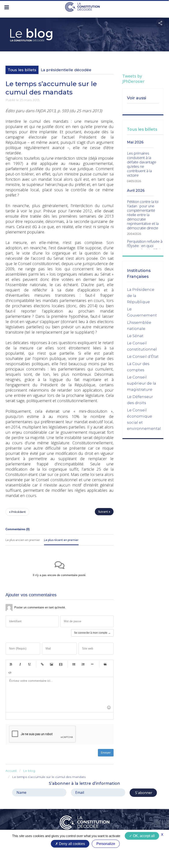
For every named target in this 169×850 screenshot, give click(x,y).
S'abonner (143, 792)
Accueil (11, 771)
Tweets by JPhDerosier (133, 78)
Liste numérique (83, 664)
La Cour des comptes (138, 367)
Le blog (29, 771)
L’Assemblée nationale (139, 325)
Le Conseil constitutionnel (142, 346)
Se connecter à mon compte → (92, 632)
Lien (42, 664)
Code (9, 672)
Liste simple (73, 664)
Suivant (103, 511)
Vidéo (60, 664)
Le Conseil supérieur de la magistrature (141, 383)
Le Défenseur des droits (140, 399)
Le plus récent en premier (61, 540)
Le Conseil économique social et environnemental (144, 419)
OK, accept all (143, 836)
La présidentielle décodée (66, 70)
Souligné (29, 664)
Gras (10, 664)
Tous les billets (22, 70)
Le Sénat (135, 336)
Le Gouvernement (142, 312)
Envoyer (106, 752)
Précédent (18, 512)
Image (51, 664)
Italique (20, 664)
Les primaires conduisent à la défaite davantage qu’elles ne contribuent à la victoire (141, 164)
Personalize (105, 844)
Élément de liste (92, 664)
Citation (105, 664)
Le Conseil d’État (143, 356)
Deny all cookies (71, 844)
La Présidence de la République (140, 295)
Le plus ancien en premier (23, 540)
